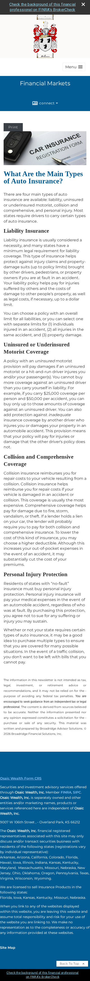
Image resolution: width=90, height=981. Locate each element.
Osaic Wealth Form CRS (21, 778)
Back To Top (70, 963)
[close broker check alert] (83, 4)
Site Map (7, 947)
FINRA (66, 792)
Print (13, 127)
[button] (74, 67)
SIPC (77, 792)
